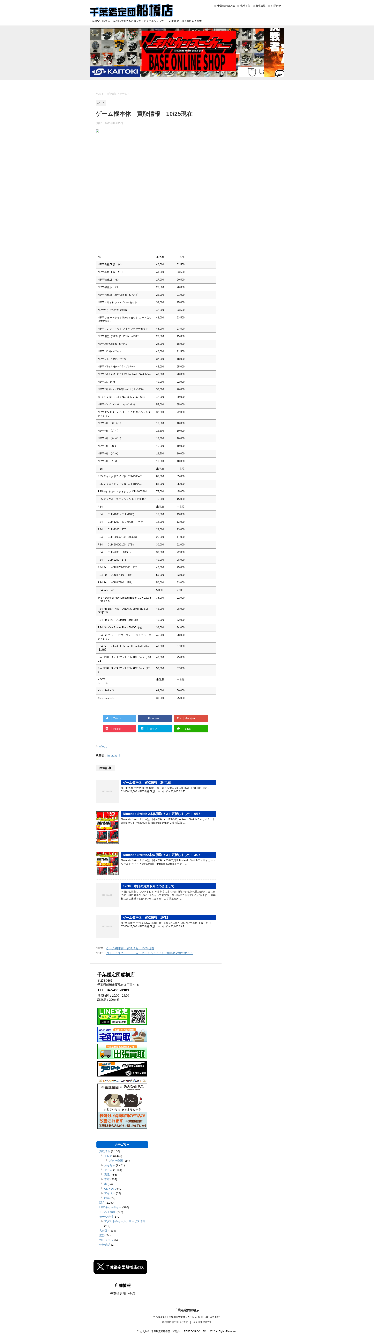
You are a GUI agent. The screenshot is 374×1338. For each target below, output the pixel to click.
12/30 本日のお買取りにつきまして (148, 886)
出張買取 (261, 5)
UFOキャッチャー (110, 1207)
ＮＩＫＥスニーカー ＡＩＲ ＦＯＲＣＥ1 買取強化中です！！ (149, 953)
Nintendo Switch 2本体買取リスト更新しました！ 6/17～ (163, 813)
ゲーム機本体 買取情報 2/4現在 (147, 782)
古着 (107, 1179)
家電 (107, 1174)
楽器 (102, 1235)
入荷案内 (104, 1230)
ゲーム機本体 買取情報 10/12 (145, 917)
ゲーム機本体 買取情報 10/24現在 (130, 948)
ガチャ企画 (116, 1160)
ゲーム (103, 746)
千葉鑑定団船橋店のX (125, 1267)
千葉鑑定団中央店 (122, 1293)
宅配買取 (245, 5)
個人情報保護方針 (202, 1322)
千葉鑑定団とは (226, 5)
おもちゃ (109, 1165)
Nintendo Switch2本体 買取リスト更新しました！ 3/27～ (163, 855)
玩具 (102, 1202)
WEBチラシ (106, 1240)
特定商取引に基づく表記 (175, 1322)
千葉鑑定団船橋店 (187, 1310)
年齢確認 (104, 1244)
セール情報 (106, 1216)
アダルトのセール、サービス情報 (124, 1221)
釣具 (107, 1197)
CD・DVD (110, 1188)
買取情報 (104, 1151)
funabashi (113, 755)
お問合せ (276, 5)
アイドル (109, 1193)
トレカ (108, 1155)
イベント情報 (107, 1211)
